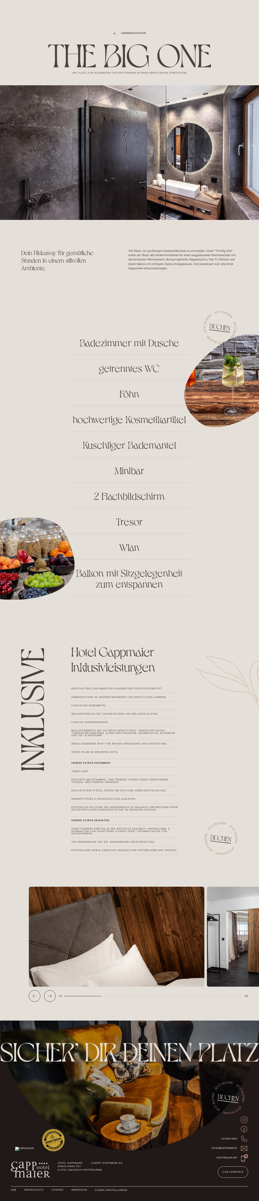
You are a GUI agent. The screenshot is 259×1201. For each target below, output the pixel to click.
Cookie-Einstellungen (111, 1190)
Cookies (57, 1190)
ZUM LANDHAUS (233, 1172)
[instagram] (244, 1120)
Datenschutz (34, 1190)
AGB (13, 1190)
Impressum (79, 1190)
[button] (34, 996)
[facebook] (244, 1129)
